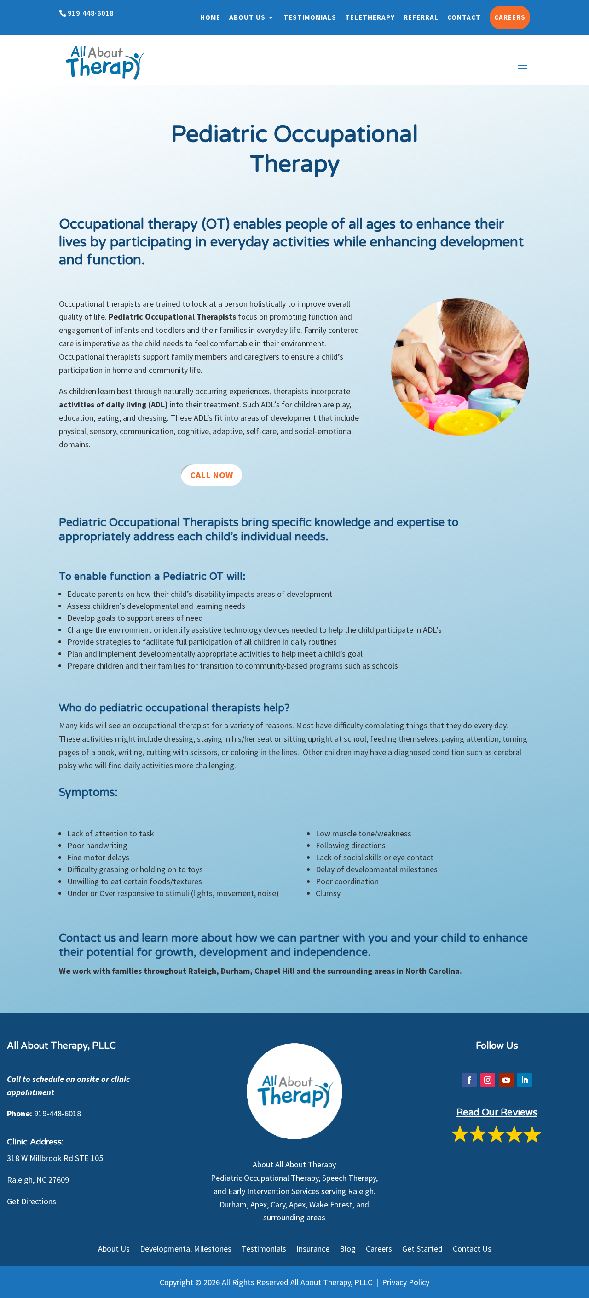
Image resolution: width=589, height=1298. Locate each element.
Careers (509, 17)
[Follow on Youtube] (506, 1080)
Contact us (87, 938)
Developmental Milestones (185, 1250)
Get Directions (31, 1201)
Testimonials (309, 17)
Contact (464, 17)
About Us (247, 17)
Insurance (312, 1250)
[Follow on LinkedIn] (524, 1080)
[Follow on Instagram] (487, 1080)
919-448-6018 (57, 1113)
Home (210, 17)
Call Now (211, 474)
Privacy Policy (405, 1282)
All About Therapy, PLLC (332, 1282)
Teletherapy (370, 17)
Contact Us (472, 1250)
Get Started (422, 1250)
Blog (348, 1250)
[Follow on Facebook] (469, 1080)
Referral (421, 17)
